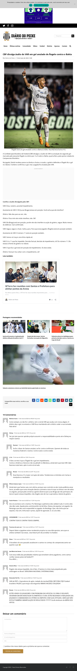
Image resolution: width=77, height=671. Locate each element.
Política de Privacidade (41, 5)
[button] (70, 46)
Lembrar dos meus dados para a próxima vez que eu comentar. (27, 646)
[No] (75, 4)
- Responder (37, 418)
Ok (31, 5)
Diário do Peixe (10, 58)
